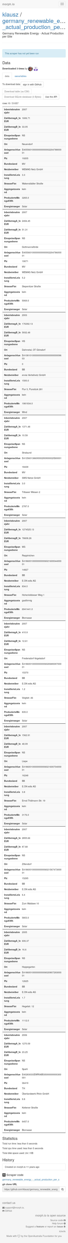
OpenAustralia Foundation (41, 1235)
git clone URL (9, 1184)
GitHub (8, 1210)
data (7, 76)
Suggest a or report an (44, 1226)
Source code (56, 1220)
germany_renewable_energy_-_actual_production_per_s (30, 1179)
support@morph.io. (15, 1207)
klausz (10, 14)
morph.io (8, 4)
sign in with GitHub (32, 84)
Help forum (57, 1223)
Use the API (51, 96)
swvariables (20, 76)
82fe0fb (62, 1231)
